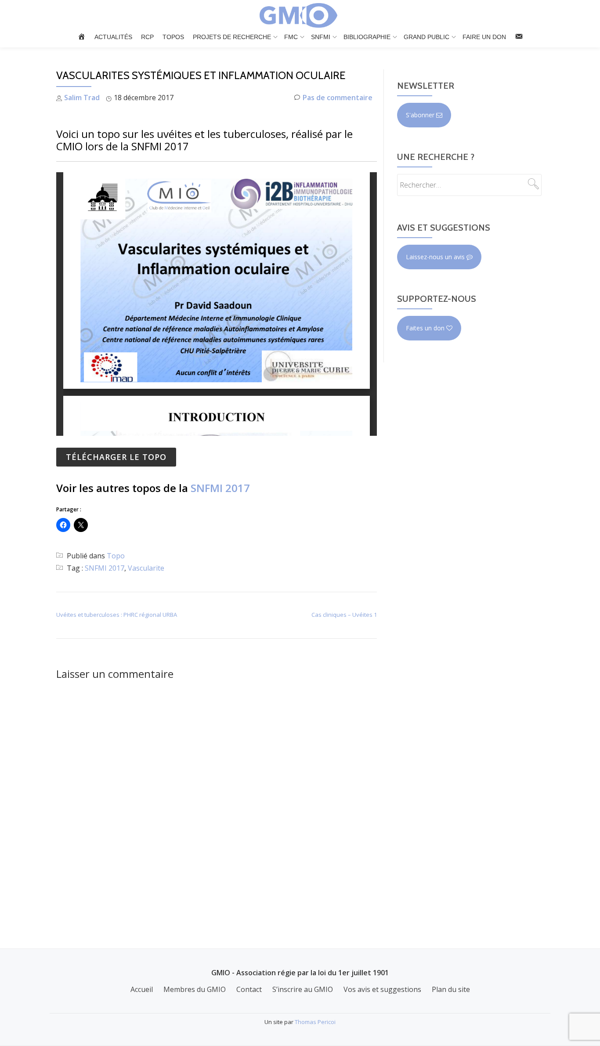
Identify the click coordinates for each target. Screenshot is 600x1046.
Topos (173, 36)
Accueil (141, 989)
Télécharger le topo (116, 457)
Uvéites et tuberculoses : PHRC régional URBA (116, 615)
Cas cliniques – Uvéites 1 (344, 615)
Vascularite (146, 568)
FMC (291, 36)
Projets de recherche (232, 36)
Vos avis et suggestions (382, 989)
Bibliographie (366, 36)
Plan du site (451, 989)
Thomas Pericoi (315, 1022)
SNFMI (320, 36)
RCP (147, 36)
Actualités (113, 36)
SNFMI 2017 (220, 488)
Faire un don (484, 36)
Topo (116, 556)
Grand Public (426, 36)
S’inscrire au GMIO (302, 989)
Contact (249, 989)
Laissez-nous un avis (436, 257)
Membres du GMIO (194, 989)
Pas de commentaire (337, 97)
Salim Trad (82, 97)
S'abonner (421, 115)
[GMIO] (300, 15)
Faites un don (426, 328)
